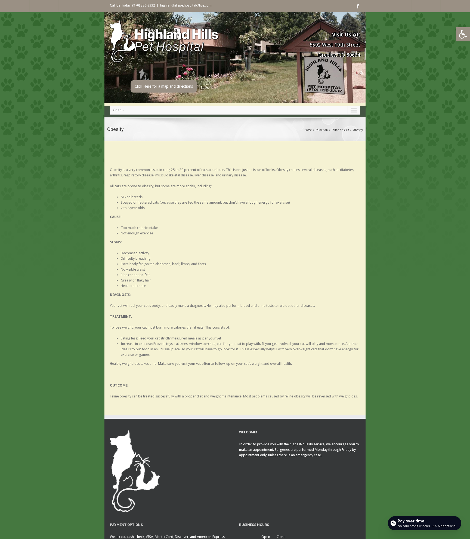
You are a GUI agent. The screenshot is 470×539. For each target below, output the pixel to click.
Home (308, 129)
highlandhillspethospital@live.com (186, 5)
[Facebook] (358, 6)
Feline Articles (340, 129)
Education (322, 129)
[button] (463, 34)
